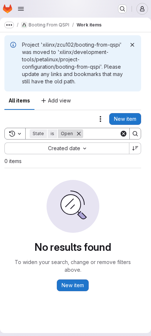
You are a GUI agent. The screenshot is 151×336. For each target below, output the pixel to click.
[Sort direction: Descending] (135, 148)
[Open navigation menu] (21, 9)
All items (19, 100)
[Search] (135, 134)
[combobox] (66, 148)
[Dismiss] (132, 44)
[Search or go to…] (122, 8)
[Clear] (123, 133)
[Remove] (78, 133)
